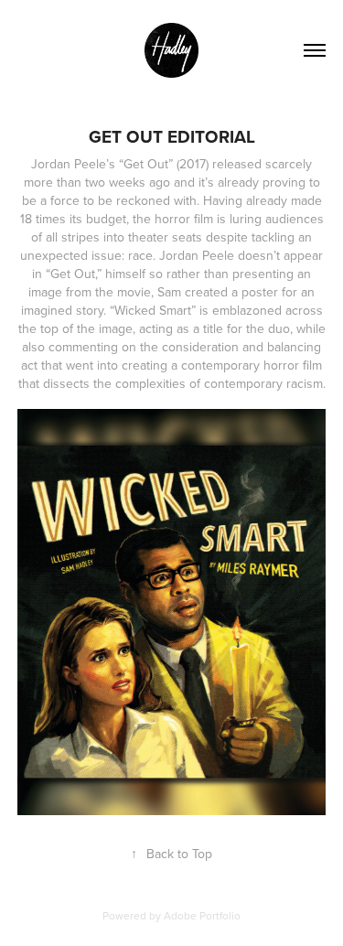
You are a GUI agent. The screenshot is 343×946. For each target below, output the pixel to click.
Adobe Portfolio (202, 915)
